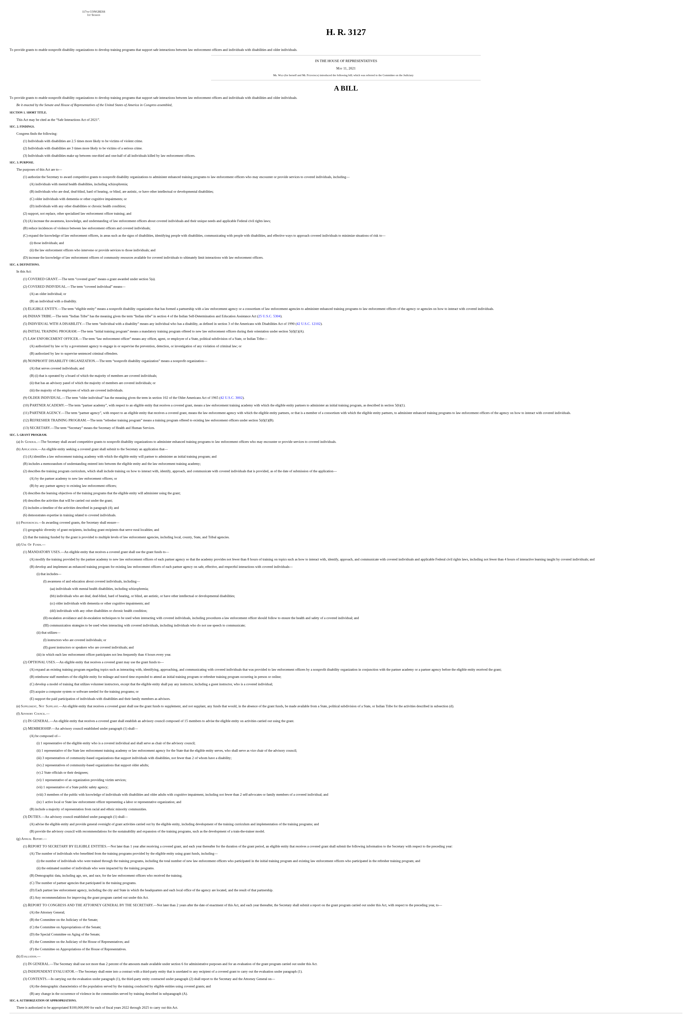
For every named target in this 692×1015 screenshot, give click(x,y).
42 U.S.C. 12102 (309, 324)
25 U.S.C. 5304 (269, 316)
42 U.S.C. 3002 (231, 398)
